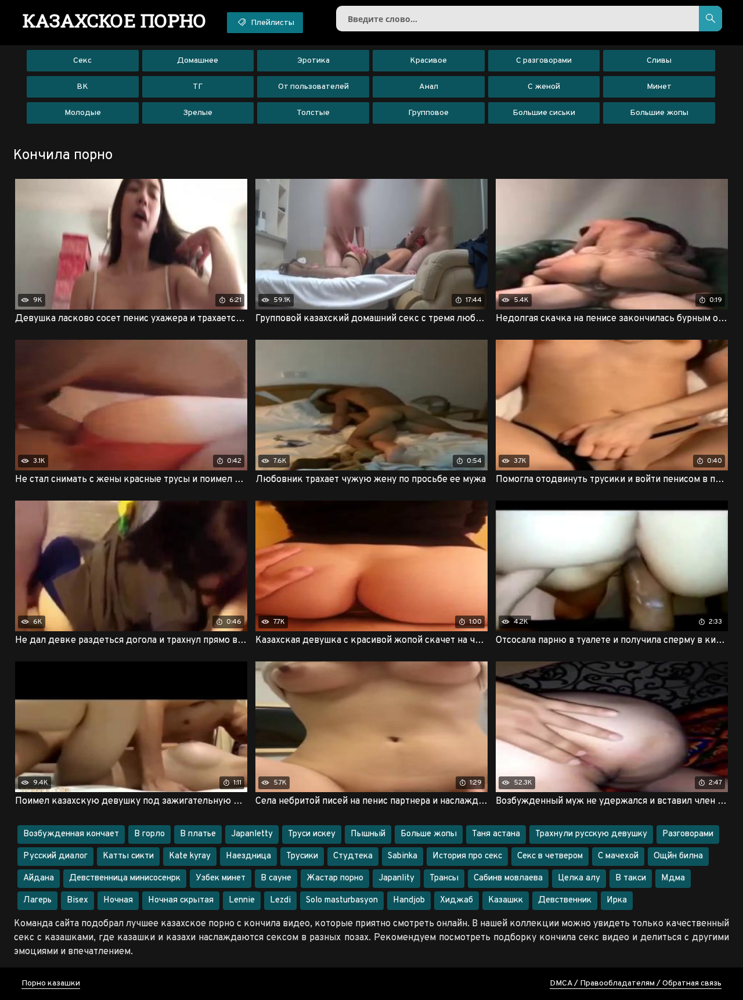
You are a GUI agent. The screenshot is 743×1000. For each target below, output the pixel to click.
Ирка (617, 900)
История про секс (467, 856)
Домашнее (197, 61)
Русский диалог (55, 856)
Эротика (313, 61)
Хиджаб (456, 900)
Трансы (444, 878)
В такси (630, 878)
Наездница (248, 856)
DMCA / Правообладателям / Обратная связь (636, 983)
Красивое (428, 61)
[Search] (710, 18)
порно (115, 20)
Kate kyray (190, 856)
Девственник (564, 900)
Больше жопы (429, 834)
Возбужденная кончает (71, 834)
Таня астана (496, 834)
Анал (428, 87)
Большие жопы (659, 113)
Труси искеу (312, 834)
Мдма (673, 878)
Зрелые (197, 113)
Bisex (77, 900)
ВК (82, 87)
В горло (149, 834)
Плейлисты (271, 23)
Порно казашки (50, 983)
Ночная (118, 900)
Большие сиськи (544, 113)
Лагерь (37, 900)
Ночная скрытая (181, 900)
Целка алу (579, 878)
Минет (659, 87)
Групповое (428, 113)
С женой (544, 87)
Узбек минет (221, 878)
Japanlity (396, 878)
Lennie (242, 900)
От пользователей (313, 87)
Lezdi (280, 900)
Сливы (659, 61)
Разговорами (687, 834)
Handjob (409, 900)
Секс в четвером (550, 856)
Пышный (368, 834)
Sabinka (402, 856)
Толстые (313, 113)
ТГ (198, 87)
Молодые (82, 113)
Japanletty (252, 834)
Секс (82, 61)
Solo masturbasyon (342, 900)
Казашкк (505, 900)
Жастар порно (334, 878)
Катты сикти (128, 856)
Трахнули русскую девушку (591, 834)
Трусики (302, 856)
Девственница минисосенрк (125, 878)
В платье (198, 834)
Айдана (38, 878)
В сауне (276, 878)
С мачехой (618, 856)
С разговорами (544, 61)
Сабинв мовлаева (508, 878)
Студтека (353, 856)
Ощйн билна (678, 856)
